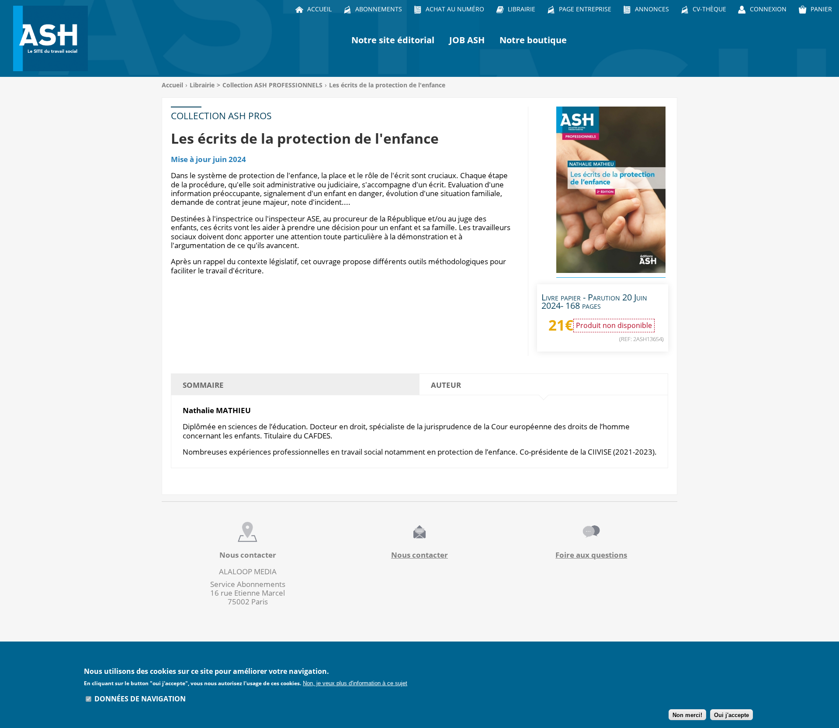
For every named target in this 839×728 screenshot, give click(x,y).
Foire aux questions (591, 555)
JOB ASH (467, 40)
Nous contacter (419, 555)
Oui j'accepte (731, 715)
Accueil (172, 85)
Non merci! (687, 715)
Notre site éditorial (392, 40)
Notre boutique (533, 40)
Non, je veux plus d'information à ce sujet (355, 683)
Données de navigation (140, 699)
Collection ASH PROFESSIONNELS (272, 85)
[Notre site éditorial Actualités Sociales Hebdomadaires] (52, 38)
